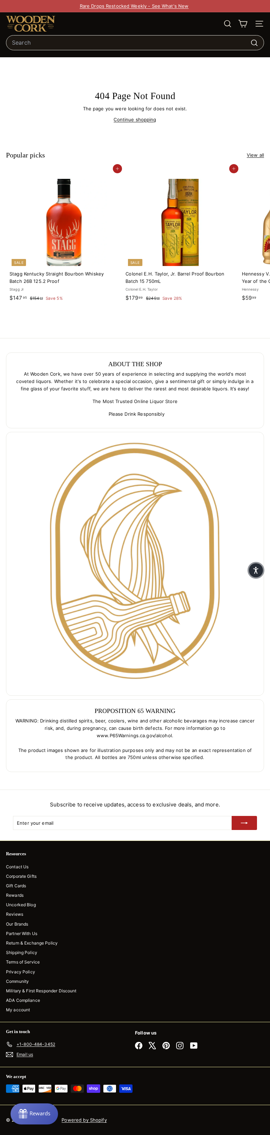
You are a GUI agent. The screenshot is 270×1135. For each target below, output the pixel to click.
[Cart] (242, 23)
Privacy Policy (20, 971)
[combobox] (135, 43)
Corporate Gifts (21, 876)
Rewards (15, 895)
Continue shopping (135, 119)
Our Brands (17, 924)
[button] (256, 570)
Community (17, 981)
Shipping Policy (21, 952)
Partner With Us (21, 933)
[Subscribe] (244, 823)
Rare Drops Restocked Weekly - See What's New (134, 6)
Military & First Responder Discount (41, 990)
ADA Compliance (23, 1000)
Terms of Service (23, 962)
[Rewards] (34, 1113)
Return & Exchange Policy (32, 943)
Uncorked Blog (21, 904)
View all (255, 155)
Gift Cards (16, 885)
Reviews (14, 914)
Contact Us (17, 866)
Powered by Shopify (84, 1120)
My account (18, 1009)
